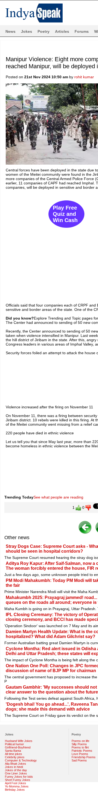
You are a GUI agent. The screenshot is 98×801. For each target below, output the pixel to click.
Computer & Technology (21, 760)
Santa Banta (13, 750)
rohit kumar (84, 77)
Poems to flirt (80, 747)
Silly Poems (79, 744)
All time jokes (13, 754)
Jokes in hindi (14, 767)
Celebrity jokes (14, 757)
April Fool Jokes (15, 783)
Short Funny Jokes (17, 780)
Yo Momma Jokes (17, 786)
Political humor (14, 744)
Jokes (26, 31)
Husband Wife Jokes (18, 741)
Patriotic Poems (82, 750)
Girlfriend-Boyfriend (17, 747)
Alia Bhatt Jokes (15, 763)
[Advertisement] (49, 243)
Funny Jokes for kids (19, 776)
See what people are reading (58, 497)
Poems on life (80, 741)
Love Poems (80, 754)
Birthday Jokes (15, 789)
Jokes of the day (16, 770)
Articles (62, 31)
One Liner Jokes (16, 773)
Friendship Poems (84, 757)
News (10, 31)
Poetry (44, 31)
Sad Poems (79, 760)
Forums (82, 31)
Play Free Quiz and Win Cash (65, 214)
